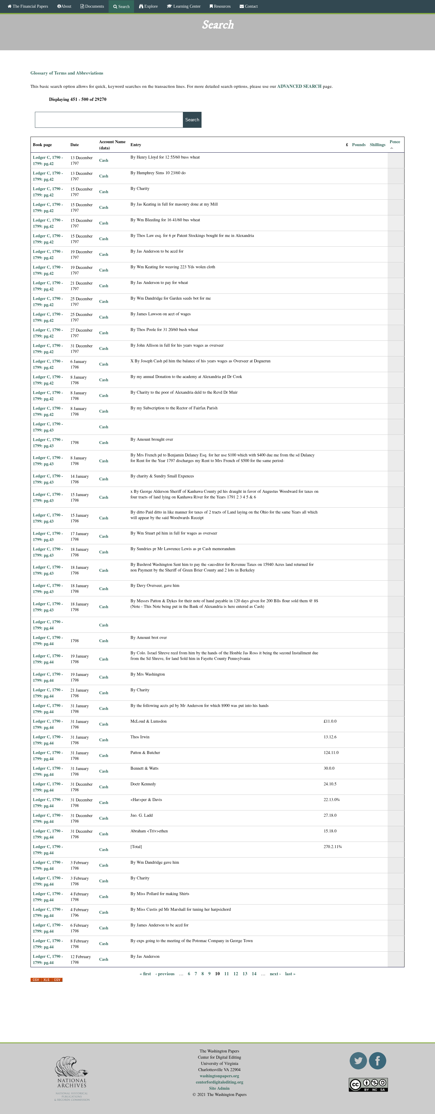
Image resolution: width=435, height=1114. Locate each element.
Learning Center (186, 6)
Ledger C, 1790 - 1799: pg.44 (48, 625)
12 (235, 973)
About (66, 6)
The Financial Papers (30, 6)
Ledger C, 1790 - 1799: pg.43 (48, 427)
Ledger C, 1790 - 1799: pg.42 (48, 160)
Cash (103, 160)
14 (254, 973)
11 (226, 973)
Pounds (359, 144)
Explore (150, 6)
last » (290, 973)
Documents (94, 6)
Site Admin (219, 1088)
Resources (222, 6)
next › (275, 973)
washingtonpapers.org (219, 1076)
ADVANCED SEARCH (299, 86)
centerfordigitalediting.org (219, 1082)
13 (245, 973)
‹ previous (165, 973)
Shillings (378, 144)
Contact (251, 6)
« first (145, 973)
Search (123, 6)
